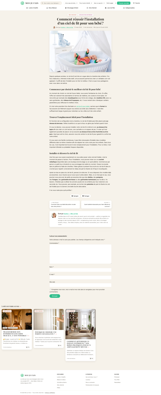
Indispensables (130, 8)
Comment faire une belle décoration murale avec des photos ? (63, 204)
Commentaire (54, 243)
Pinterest (116, 377)
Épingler (76, 196)
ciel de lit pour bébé (82, 106)
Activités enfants (62, 382)
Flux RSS (116, 379)
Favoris (137, 3)
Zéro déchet (60, 385)
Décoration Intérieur (85, 14)
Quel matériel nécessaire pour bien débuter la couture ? (97, 204)
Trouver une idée (124, 3)
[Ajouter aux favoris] (29, 311)
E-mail (52, 274)
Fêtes (58, 387)
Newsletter (117, 382)
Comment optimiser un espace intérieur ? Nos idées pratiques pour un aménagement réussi (79, 344)
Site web (52, 282)
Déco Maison (53, 8)
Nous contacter (90, 382)
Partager (86, 196)
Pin (28, 347)
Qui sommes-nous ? (91, 377)
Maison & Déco (61, 379)
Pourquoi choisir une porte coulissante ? (45, 333)
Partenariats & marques (92, 385)
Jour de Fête (111, 8)
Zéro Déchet (93, 8)
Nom (51, 267)
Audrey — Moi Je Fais (67, 27)
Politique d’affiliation (50, 392)
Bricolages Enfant (72, 8)
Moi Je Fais (30, 375)
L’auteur (88, 379)
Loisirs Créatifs (33, 8)
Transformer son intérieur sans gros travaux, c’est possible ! (15, 334)
